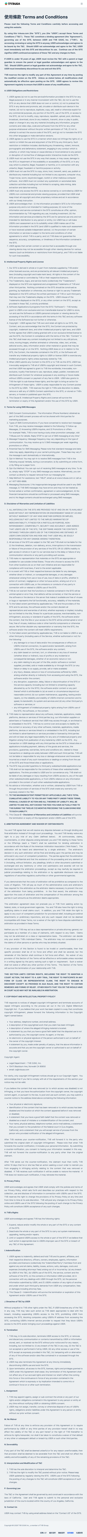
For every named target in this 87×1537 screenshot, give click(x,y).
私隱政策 (79, 1533)
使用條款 (70, 1533)
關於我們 (52, 1533)
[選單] (82, 4)
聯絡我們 (61, 1533)
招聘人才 (43, 1533)
